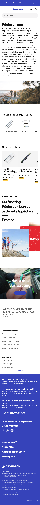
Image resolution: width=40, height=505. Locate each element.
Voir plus (20, 371)
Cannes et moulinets (10, 131)
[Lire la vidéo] (36, 293)
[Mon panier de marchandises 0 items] (35, 9)
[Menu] (4, 9)
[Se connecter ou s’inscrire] (31, 9)
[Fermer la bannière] (36, 2)
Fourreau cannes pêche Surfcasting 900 (25, 171)
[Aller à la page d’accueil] (17, 9)
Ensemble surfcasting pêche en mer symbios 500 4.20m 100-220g (10, 172)
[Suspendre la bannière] (33, 2)
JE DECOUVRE (20, 293)
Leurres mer (26, 131)
